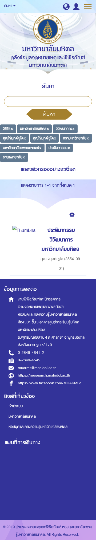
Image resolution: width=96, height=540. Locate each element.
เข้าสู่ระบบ (16, 406)
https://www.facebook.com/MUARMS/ (49, 383)
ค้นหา (49, 114)
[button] (66, 6)
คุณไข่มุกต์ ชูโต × (14, 138)
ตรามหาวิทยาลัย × (76, 138)
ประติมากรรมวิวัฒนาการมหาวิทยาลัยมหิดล (60, 239)
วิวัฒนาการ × (65, 129)
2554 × (8, 129)
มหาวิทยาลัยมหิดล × (34, 129)
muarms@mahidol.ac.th (37, 368)
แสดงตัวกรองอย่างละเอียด (48, 169)
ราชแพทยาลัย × (14, 157)
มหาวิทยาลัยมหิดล (22, 416)
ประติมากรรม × (59, 147)
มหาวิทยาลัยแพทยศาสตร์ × (22, 147)
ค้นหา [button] (8, 5)
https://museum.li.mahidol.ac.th (44, 375)
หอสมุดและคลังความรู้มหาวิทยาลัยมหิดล (38, 426)
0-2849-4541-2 (31, 352)
